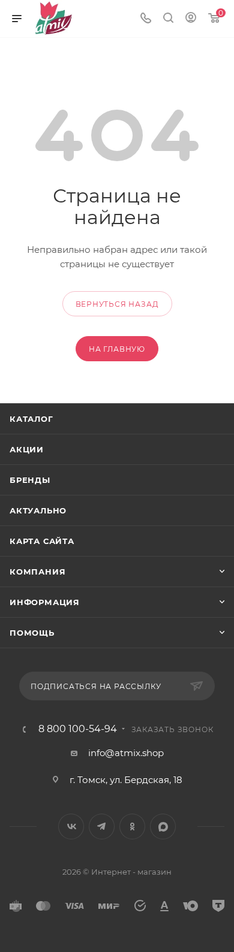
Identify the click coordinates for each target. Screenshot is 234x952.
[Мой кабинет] (190, 19)
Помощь (32, 632)
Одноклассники (132, 826)
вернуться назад (117, 304)
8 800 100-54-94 (77, 729)
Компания (37, 571)
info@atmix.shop (126, 752)
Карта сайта (42, 541)
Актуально (38, 510)
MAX (163, 826)
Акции (27, 449)
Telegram (102, 826)
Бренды (30, 480)
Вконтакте (71, 826)
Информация (45, 602)
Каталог (31, 419)
